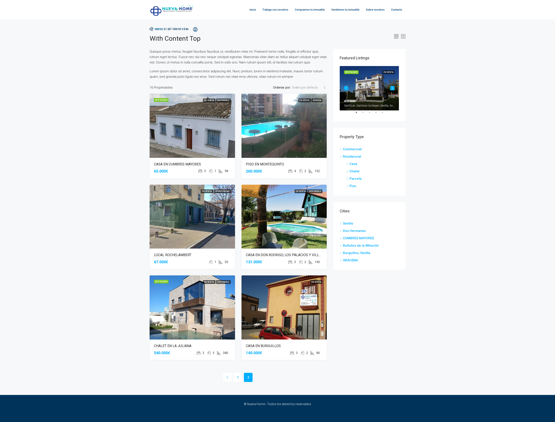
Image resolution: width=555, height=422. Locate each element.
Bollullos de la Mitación (361, 245)
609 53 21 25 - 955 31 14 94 (171, 29)
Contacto (396, 9)
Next (392, 88)
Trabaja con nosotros (275, 9)
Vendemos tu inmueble (345, 9)
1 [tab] (358, 114)
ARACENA (350, 260)
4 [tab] (378, 114)
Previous (346, 88)
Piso (352, 186)
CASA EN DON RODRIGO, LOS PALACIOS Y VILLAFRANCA (290, 255)
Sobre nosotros (375, 9)
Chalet (354, 171)
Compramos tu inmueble (310, 9)
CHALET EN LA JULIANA (172, 346)
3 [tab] (371, 114)
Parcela (355, 179)
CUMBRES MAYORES (358, 238)
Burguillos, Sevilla (356, 253)
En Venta (209, 100)
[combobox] (308, 87)
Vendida (317, 100)
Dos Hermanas (354, 231)
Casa (353, 164)
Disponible (223, 100)
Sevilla (348, 223)
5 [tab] (384, 114)
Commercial (352, 149)
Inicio (253, 9)
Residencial (352, 156)
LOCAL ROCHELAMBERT (172, 255)
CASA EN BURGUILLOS (263, 346)
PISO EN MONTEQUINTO (265, 164)
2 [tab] (365, 114)
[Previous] (227, 377)
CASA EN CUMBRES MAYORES (177, 164)
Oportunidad (222, 191)
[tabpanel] (369, 88)
